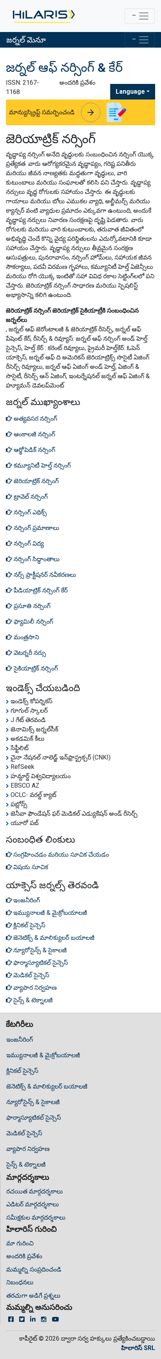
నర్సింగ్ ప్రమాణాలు (35, 528)
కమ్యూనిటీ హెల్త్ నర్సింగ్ (41, 465)
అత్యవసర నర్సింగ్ (34, 418)
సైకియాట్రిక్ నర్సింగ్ (35, 668)
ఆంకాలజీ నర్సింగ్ (33, 434)
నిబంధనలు (20, 1282)
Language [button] (130, 91)
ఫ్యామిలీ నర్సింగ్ (32, 621)
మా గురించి (20, 1243)
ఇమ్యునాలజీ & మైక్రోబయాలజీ (43, 1055)
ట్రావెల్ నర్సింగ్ (30, 496)
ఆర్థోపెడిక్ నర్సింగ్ (33, 450)
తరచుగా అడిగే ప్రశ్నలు (33, 1295)
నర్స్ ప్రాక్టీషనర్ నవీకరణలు (44, 574)
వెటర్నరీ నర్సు (29, 652)
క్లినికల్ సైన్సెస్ (22, 1070)
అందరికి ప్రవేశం (24, 1256)
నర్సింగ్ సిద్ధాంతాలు (36, 559)
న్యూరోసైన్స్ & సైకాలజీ (33, 1102)
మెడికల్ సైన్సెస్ (24, 1133)
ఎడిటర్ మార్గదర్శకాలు (32, 1204)
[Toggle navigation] (140, 16)
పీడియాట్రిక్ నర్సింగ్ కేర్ (40, 590)
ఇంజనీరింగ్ (19, 1039)
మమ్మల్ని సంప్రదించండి (33, 1269)
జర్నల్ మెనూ (26, 39)
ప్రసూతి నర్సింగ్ (31, 606)
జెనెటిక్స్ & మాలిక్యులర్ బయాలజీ (47, 1086)
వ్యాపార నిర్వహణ (28, 1149)
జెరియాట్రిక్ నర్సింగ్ (35, 481)
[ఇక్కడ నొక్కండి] (43, 16)
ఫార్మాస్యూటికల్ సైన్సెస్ (33, 1117)
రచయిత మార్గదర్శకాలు (34, 1191)
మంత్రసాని (25, 637)
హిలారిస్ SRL (138, 1348)
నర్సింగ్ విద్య (28, 543)
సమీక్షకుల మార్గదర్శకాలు (36, 1217)
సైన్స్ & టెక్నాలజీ (26, 1164)
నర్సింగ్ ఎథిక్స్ (29, 512)
